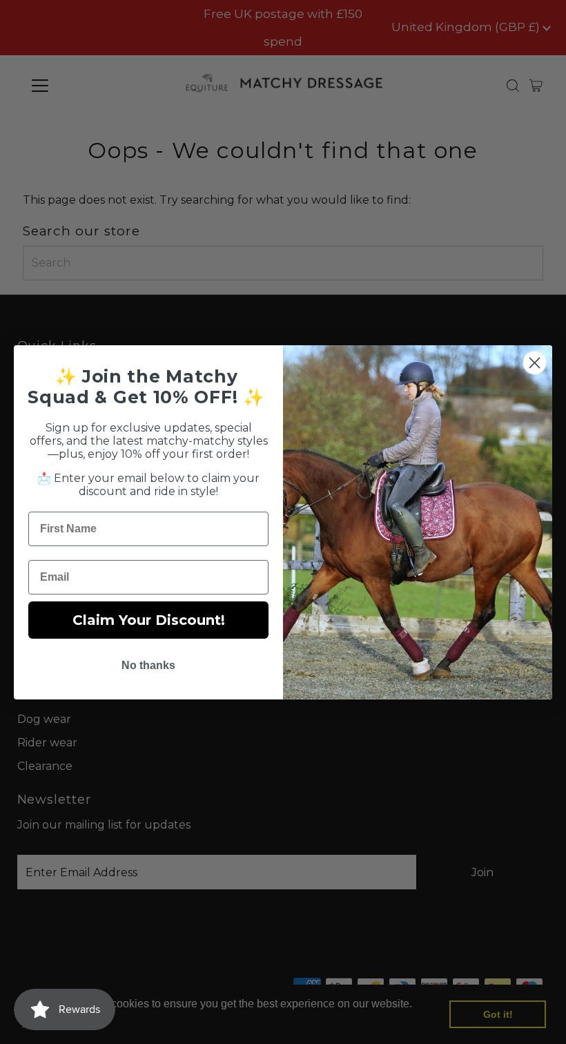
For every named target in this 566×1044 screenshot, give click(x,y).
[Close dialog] (535, 363)
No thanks (148, 665)
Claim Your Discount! (148, 620)
